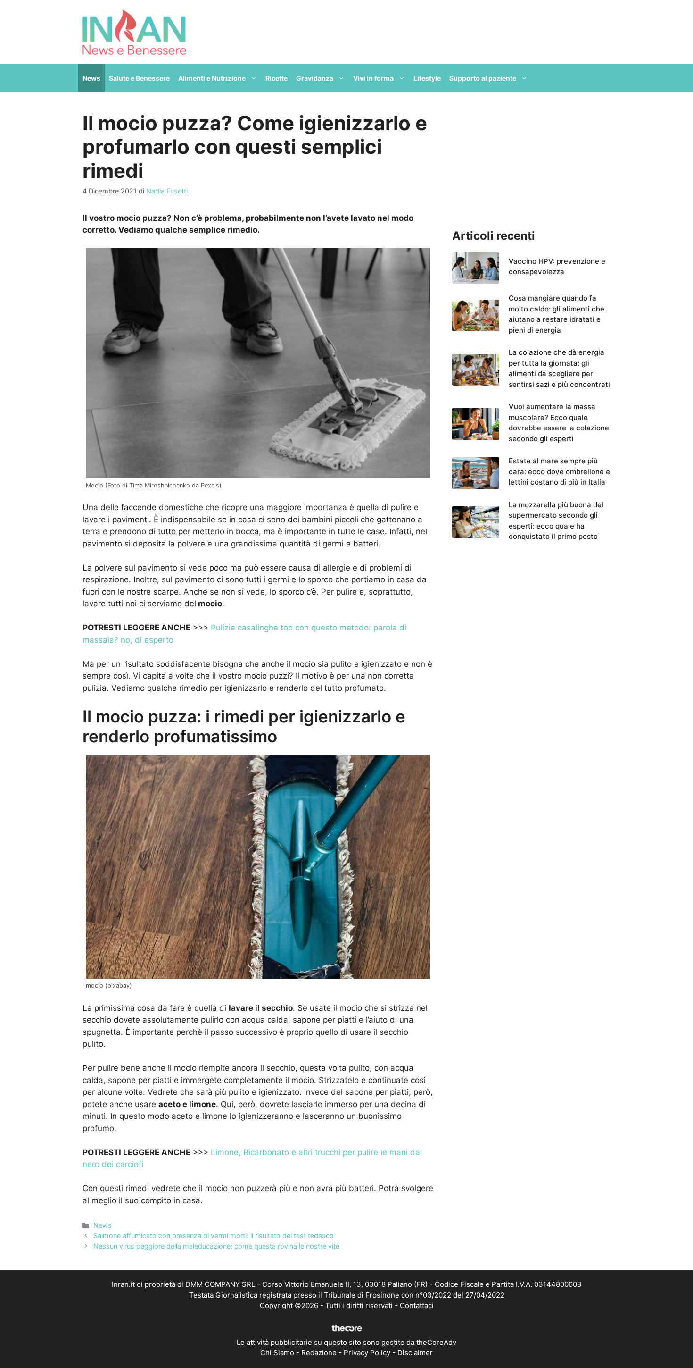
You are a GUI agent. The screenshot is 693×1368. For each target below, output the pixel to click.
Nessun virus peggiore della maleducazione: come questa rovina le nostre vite (216, 1246)
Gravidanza (314, 78)
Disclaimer (415, 1352)
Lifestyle (427, 78)
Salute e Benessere (139, 78)
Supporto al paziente (482, 78)
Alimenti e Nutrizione (212, 78)
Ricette (276, 78)
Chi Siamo (277, 1352)
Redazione (319, 1352)
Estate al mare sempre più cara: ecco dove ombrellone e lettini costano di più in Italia (559, 471)
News (91, 78)
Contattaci (417, 1305)
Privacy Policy (367, 1352)
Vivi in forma (373, 78)
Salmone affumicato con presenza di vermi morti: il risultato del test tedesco (213, 1236)
